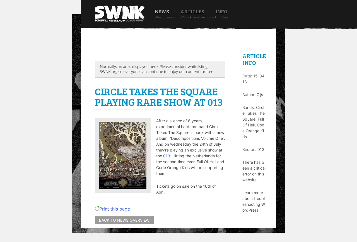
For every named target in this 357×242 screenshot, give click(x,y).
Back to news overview (124, 220)
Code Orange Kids (253, 131)
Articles (192, 11)
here (195, 17)
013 (166, 155)
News (162, 11)
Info (221, 11)
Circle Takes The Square (253, 113)
